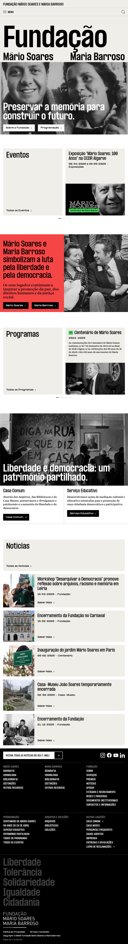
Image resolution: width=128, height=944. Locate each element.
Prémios (91, 779)
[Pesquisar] (123, 12)
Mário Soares (14, 305)
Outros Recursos (13, 787)
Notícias (91, 783)
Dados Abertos (94, 834)
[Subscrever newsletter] (58, 755)
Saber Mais (45, 602)
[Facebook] (109, 755)
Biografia (9, 771)
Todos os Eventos (17, 210)
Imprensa (91, 838)
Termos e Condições (39, 932)
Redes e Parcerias (96, 796)
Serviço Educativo (82, 513)
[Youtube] (115, 755)
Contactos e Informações (101, 804)
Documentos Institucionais (102, 800)
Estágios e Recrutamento (100, 792)
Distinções (9, 783)
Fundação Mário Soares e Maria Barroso (33, 4)
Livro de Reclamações (98, 846)
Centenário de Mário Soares (97, 332)
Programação (50, 128)
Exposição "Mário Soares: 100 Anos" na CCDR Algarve (93, 156)
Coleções (50, 829)
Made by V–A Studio (12, 940)
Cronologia (9, 775)
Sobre (89, 771)
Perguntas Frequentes (99, 829)
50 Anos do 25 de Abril (16, 825)
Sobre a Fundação (17, 128)
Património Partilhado (16, 834)
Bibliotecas (51, 825)
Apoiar (90, 787)
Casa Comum (14, 517)
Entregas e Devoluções (99, 842)
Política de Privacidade (14, 932)
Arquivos (50, 821)
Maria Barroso (43, 305)
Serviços (91, 775)
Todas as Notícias (17, 566)
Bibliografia (10, 779)
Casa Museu (93, 825)
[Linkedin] (122, 755)
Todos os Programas (20, 390)
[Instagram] (102, 755)
